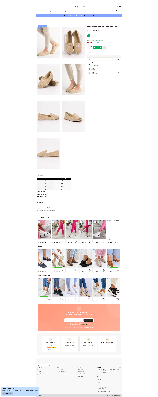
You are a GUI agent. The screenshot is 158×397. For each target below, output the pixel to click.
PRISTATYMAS (108, 395)
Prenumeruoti (88, 320)
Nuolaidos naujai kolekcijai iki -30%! (79, 16)
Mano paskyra (81, 371)
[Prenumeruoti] (50, 365)
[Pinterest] (90, 52)
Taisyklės (39, 371)
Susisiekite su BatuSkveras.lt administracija (64, 375)
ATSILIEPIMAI (119, 395)
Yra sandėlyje (40, 196)
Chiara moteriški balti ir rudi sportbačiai (97, 299)
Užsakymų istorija (81, 373)
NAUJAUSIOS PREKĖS (45, 217)
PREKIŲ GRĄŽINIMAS (114, 395)
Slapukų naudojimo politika (43, 373)
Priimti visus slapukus (7, 393)
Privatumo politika (84, 324)
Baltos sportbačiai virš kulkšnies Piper (41, 240)
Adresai (79, 374)
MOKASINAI (42, 246)
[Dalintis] (87, 52)
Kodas (38, 194)
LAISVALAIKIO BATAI (45, 275)
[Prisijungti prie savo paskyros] (117, 6)
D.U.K (38, 369)
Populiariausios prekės (62, 373)
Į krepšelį (98, 47)
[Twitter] (89, 52)
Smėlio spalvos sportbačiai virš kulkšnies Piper (83, 240)
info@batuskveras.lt (103, 376)
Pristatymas (60, 369)
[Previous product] (120, 21)
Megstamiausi (81, 376)
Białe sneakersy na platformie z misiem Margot (41, 299)
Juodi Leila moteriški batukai (83, 269)
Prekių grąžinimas (61, 371)
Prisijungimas (80, 369)
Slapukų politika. (34, 390)
